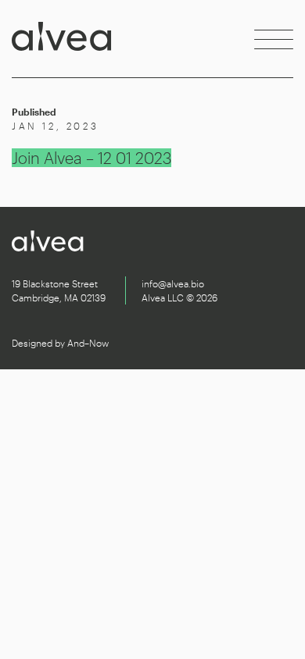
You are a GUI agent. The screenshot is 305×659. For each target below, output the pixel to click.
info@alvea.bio (173, 283)
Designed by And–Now (60, 342)
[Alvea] (62, 39)
